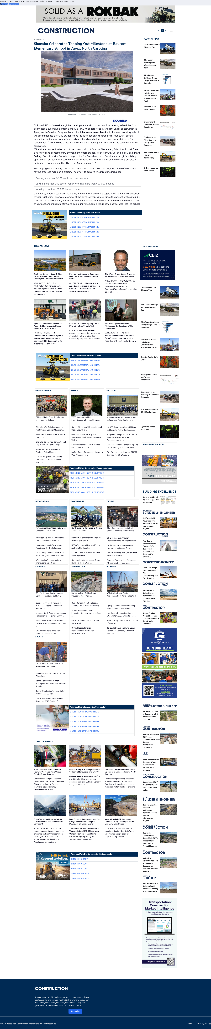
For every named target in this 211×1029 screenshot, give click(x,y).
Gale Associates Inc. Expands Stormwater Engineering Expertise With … (86, 437)
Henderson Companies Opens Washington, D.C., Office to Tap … (121, 614)
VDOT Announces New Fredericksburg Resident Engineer (86, 418)
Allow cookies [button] (13, 4)
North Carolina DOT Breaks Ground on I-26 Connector (86, 529)
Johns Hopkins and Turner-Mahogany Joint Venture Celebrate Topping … (51, 683)
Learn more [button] (69, 1)
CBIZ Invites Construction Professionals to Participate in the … (122, 539)
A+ (166, 30)
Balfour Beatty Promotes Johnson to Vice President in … (87, 453)
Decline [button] (3, 4)
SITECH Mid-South (80, 859)
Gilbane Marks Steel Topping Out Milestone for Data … (50, 418)
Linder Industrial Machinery (84, 217)
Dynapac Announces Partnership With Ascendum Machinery (121, 607)
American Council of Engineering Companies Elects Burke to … (50, 539)
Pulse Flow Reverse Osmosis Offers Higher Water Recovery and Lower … (151, 764)
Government (77, 501)
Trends (110, 501)
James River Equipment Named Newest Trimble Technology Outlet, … (51, 623)
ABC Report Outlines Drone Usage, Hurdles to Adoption (150, 324)
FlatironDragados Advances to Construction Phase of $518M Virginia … (49, 459)
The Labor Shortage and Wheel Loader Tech (149, 307)
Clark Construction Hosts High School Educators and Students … (121, 529)
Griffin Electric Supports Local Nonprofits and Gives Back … (120, 546)
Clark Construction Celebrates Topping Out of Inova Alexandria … (86, 604)
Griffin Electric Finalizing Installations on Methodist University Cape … (82, 631)
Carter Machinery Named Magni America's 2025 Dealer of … (49, 699)
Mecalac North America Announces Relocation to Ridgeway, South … (51, 614)
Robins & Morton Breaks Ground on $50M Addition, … (86, 621)
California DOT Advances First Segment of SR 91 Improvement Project (150, 523)
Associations (42, 501)
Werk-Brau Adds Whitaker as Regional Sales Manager (48, 450)
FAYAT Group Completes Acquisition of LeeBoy (122, 621)
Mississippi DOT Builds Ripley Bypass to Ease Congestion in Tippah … (149, 595)
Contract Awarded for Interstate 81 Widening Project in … (86, 539)
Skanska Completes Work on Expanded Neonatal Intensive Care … (86, 613)
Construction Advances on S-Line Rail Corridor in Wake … (85, 561)
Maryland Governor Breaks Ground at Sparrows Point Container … (122, 418)
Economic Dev (78, 566)
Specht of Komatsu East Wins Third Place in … (51, 674)
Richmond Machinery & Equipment (87, 473)
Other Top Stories (43, 741)
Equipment (40, 566)
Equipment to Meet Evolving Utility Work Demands (150, 394)
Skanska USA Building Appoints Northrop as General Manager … (50, 428)
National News (151, 39)
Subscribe (75, 1011)
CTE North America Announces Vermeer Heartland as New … (49, 594)
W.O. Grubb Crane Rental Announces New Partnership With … (121, 596)
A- (158, 30)
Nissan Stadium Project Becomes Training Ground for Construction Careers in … (151, 618)
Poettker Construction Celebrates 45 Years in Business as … (121, 561)
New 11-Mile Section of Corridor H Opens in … (50, 435)
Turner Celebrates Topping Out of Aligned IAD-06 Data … (50, 692)
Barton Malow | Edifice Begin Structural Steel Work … (83, 594)
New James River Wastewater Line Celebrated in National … (51, 529)
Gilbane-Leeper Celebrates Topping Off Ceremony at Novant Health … (122, 446)
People (74, 390)
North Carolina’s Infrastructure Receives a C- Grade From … (49, 546)
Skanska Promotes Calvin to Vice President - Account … (85, 446)
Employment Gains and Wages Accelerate (151, 124)
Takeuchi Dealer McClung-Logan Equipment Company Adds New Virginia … (121, 631)
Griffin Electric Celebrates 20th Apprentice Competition (49, 664)
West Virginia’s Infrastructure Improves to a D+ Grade (48, 561)
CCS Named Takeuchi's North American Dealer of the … (49, 632)
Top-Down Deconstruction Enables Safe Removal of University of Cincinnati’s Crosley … (149, 549)
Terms (191, 1024)
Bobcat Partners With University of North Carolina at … (122, 554)
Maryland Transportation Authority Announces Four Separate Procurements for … (122, 437)
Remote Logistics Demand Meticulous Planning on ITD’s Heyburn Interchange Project (150, 813)
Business (111, 566)
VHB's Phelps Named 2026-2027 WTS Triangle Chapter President (50, 554)
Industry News (41, 246)
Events (39, 637)
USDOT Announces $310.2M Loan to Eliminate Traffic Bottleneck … (121, 428)
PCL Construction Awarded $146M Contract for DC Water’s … (122, 453)
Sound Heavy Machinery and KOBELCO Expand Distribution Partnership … (49, 606)
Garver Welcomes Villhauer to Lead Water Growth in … (86, 428)
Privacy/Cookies (204, 1024)
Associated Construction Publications (23, 1024)
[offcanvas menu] (171, 30)
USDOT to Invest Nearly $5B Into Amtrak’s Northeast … (85, 546)
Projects (111, 390)
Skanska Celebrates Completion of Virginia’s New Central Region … (51, 443)
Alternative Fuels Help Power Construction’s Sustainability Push (151, 95)
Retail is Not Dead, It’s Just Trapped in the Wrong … (151, 499)
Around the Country (153, 444)
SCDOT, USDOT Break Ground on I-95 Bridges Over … (86, 554)
